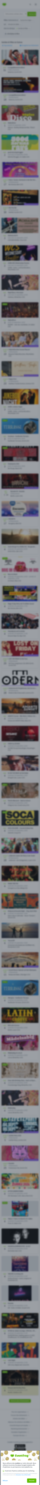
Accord (31, 1480)
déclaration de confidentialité (23, 1475)
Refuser (5, 1481)
